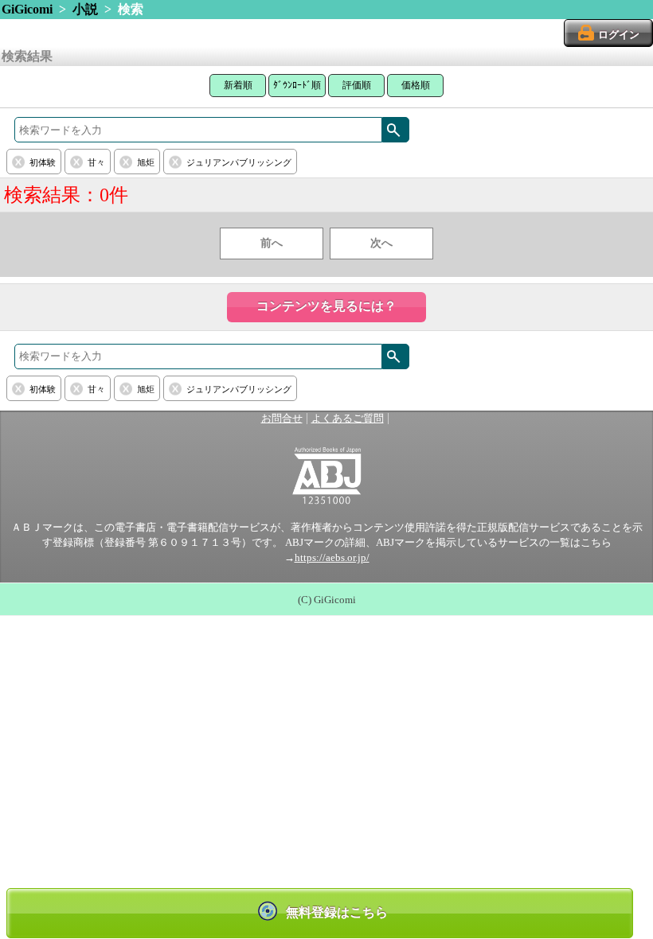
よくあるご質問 (347, 418)
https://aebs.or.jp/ (332, 557)
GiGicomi (27, 9)
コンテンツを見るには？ (326, 306)
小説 (85, 9)
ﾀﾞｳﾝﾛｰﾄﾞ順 (297, 85)
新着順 (238, 85)
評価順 (356, 85)
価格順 (415, 85)
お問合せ (282, 418)
